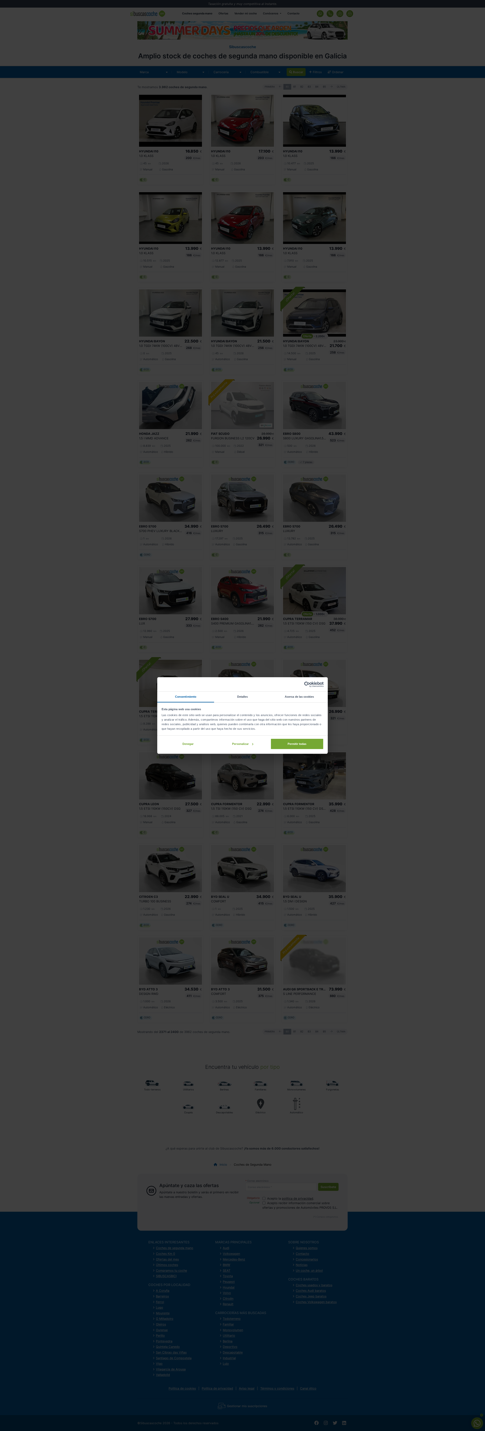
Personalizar (240, 743)
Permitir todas (297, 743)
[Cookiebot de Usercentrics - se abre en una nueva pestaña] (307, 684)
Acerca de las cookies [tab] (299, 696)
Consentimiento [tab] (185, 696)
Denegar (188, 743)
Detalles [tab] (242, 696)
